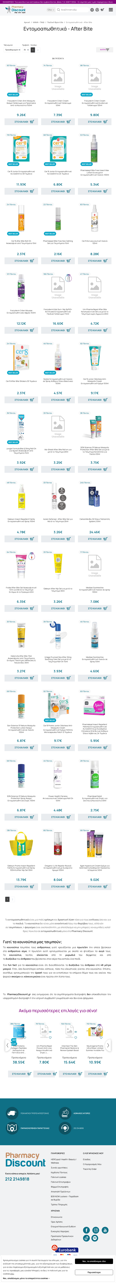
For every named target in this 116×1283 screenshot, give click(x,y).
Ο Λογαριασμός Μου (92, 1164)
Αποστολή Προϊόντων (60, 1191)
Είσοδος (87, 1159)
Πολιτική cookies (58, 1177)
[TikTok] (86, 1238)
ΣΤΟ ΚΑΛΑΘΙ (21, 121)
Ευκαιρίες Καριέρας (60, 1231)
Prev (8, 1045)
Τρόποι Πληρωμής (59, 1204)
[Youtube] (105, 1230)
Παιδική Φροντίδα (55, 22)
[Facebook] (86, 1230)
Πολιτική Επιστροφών (61, 1182)
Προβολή (25, 45)
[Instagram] (95, 1230)
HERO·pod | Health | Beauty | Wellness (63, 1161)
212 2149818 (17, 1179)
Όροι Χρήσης (57, 1221)
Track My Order (90, 1169)
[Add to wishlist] (24, 1037)
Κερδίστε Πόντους (59, 1172)
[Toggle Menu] (111, 9)
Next (108, 1045)
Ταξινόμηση (8, 45)
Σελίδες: (34, 45)
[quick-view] (24, 1031)
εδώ (12, 1273)
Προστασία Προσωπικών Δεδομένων (62, 1238)
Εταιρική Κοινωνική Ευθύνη (63, 1226)
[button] (58, 9)
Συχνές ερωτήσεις (59, 1167)
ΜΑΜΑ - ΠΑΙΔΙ (38, 22)
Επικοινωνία (56, 1217)
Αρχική (27, 22)
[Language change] (92, 7)
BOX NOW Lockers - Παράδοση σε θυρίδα (65, 1198)
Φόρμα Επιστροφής (60, 1186)
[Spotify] (94, 1238)
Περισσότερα (94, 1272)
